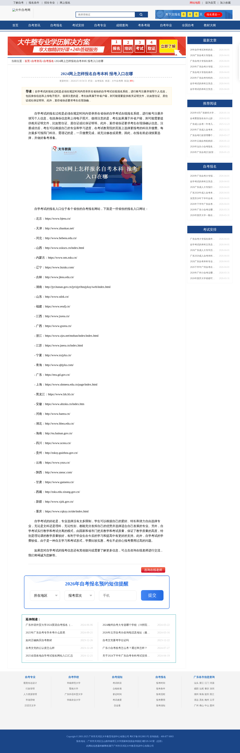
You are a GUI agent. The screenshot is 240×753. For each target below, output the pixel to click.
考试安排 (78, 25)
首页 (15, 25)
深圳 (212, 688)
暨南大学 (73, 688)
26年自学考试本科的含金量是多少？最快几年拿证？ (203, 49)
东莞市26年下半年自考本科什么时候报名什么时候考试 (203, 198)
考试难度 (117, 700)
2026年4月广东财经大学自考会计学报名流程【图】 (203, 112)
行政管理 (30, 688)
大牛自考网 (117, 81)
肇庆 (207, 688)
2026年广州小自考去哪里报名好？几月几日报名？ (203, 272)
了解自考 (18, 2)
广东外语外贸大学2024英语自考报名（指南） (50, 624)
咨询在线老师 (153, 570)
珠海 (201, 694)
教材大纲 (210, 25)
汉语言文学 (30, 705)
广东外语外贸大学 (74, 694)
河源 (212, 683)
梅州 (207, 700)
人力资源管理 (30, 694)
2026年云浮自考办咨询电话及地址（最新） (127, 632)
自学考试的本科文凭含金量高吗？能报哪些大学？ (203, 89)
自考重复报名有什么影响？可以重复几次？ (203, 118)
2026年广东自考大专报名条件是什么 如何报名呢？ (203, 66)
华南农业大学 (73, 700)
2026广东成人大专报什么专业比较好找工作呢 (203, 187)
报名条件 (34, 2)
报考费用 (160, 700)
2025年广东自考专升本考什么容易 (45, 632)
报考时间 (160, 683)
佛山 (201, 705)
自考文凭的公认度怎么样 (40, 648)
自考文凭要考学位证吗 (116, 640)
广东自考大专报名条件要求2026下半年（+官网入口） (203, 72)
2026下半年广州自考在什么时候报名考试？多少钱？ (203, 267)
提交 (152, 595)
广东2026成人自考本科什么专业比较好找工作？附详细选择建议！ (203, 256)
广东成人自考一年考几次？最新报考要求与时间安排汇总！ (203, 124)
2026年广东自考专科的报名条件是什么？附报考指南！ (203, 78)
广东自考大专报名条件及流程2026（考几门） (203, 61)
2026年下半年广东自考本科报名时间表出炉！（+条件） (203, 204)
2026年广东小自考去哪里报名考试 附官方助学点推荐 (203, 209)
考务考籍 (144, 25)
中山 (207, 705)
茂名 (201, 700)
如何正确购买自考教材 (39, 640)
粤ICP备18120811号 (139, 736)
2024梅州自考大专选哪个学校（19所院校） (127, 624)
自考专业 (100, 25)
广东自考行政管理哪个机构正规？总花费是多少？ (203, 135)
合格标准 (117, 688)
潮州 (196, 694)
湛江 (201, 683)
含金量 (117, 705)
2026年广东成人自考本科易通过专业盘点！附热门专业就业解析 (203, 129)
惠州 (212, 705)
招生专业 (49, 2)
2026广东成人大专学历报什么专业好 (203, 250)
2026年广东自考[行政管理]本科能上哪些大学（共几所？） (203, 152)
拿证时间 (117, 694)
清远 (196, 700)
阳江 (212, 694)
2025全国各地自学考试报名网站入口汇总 (49, 655)
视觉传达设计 (30, 683)
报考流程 (160, 694)
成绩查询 (122, 25)
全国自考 (188, 25)
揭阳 (196, 688)
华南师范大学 (73, 683)
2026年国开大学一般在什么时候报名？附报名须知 (203, 215)
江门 (207, 683)
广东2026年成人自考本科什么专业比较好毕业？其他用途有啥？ (203, 192)
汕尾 (201, 688)
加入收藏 (225, 2)
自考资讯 (34, 25)
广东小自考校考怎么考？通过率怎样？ (125, 648)
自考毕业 (166, 25)
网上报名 (65, 2)
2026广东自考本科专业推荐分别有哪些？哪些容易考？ (203, 261)
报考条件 (160, 688)
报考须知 (160, 705)
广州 (196, 705)
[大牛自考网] (21, 9)
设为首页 (210, 2)
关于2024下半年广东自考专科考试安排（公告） (127, 655)
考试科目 (117, 683)
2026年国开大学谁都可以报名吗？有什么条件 (203, 278)
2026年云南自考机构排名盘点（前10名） (203, 141)
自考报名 (56, 25)
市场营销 (30, 700)
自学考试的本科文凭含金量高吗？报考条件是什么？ (203, 83)
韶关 (207, 694)
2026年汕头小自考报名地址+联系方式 (203, 146)
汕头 (196, 683)
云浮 (212, 700)
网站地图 (195, 2)
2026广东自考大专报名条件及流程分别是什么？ (203, 55)
